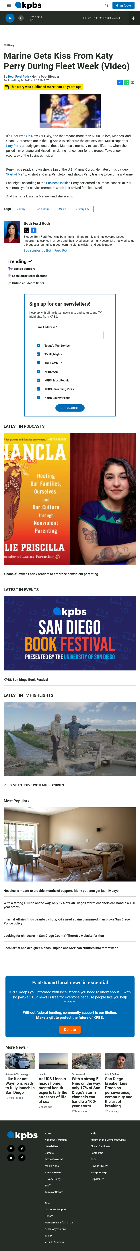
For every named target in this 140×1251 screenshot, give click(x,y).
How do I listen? (99, 1166)
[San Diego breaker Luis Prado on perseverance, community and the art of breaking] (120, 1061)
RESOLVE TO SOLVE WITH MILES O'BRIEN (34, 785)
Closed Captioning (101, 1146)
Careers (49, 1152)
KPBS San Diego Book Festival (26, 680)
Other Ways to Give (55, 1229)
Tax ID (48, 1235)
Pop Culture (43, 209)
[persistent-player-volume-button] (21, 18)
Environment (78, 1074)
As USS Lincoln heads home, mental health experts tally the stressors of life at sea (53, 1090)
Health (42, 1074)
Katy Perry (13, 146)
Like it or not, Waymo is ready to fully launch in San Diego (20, 1086)
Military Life (82, 209)
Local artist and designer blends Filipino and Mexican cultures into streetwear (61, 948)
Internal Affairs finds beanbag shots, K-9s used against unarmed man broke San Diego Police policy (67, 921)
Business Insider (58, 183)
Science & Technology (16, 1074)
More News (15, 1047)
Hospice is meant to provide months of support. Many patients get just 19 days (61, 891)
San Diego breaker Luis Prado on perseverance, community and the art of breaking (118, 1092)
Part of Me (14, 174)
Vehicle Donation (54, 1242)
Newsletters (51, 1146)
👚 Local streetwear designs (27, 276)
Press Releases (53, 1172)
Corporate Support (55, 1209)
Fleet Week (19, 136)
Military (9, 45)
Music (62, 209)
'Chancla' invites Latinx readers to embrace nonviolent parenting (51, 574)
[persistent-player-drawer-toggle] (134, 18)
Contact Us (97, 1152)
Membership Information (59, 1222)
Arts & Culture (112, 1074)
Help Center (97, 1179)
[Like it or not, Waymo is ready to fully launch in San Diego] (20, 1061)
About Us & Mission (56, 1139)
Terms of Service (54, 1192)
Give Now (123, 5)
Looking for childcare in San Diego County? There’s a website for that (54, 936)
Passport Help (99, 1172)
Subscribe (70, 408)
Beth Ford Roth (18, 76)
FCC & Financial (54, 1159)
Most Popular (15, 801)
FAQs (94, 1159)
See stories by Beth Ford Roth (46, 250)
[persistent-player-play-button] (10, 18)
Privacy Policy (53, 1179)
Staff (47, 1185)
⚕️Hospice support (21, 269)
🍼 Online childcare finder (25, 283)
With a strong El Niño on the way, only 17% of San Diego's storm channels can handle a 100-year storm (70, 905)
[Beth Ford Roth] (12, 232)
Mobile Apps (52, 1166)
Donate (70, 1029)
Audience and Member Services (108, 1139)
